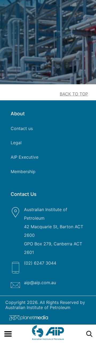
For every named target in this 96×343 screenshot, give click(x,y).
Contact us (22, 128)
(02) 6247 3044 (40, 263)
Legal (16, 142)
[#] (26, 319)
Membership (23, 171)
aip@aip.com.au (40, 282)
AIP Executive (24, 157)
